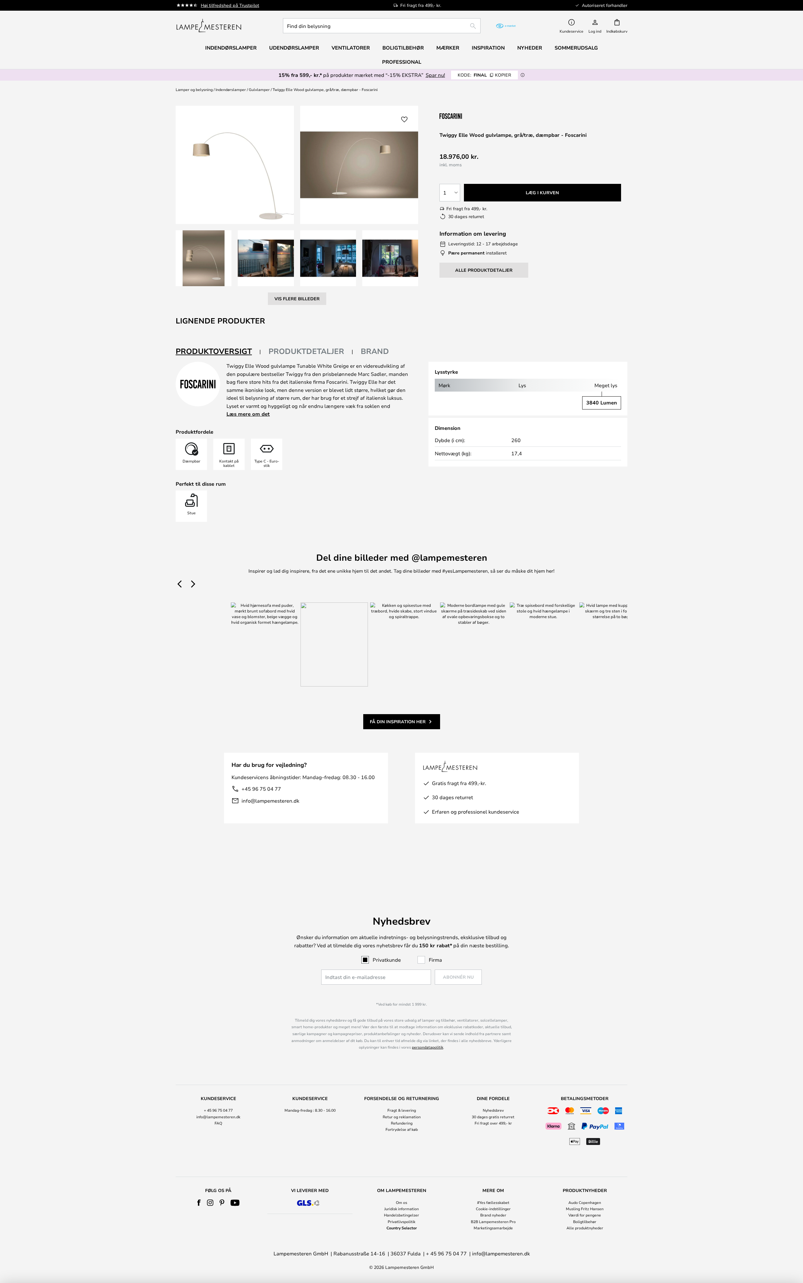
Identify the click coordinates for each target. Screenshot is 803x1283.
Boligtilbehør (584, 1221)
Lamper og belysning (194, 89)
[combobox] (381, 26)
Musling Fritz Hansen (585, 1208)
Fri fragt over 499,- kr (493, 1122)
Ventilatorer (351, 47)
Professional (401, 61)
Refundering (401, 1122)
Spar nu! (435, 75)
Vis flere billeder (297, 299)
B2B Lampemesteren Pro (493, 1221)
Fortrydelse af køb (402, 1129)
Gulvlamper (259, 89)
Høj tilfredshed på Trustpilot (230, 5)
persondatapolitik (427, 1047)
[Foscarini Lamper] (470, 116)
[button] (203, 258)
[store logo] (209, 25)
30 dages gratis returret (493, 1116)
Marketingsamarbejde (493, 1227)
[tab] (218, 351)
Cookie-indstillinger (493, 1208)
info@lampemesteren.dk (270, 800)
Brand (375, 351)
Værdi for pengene (584, 1214)
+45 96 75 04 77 (261, 788)
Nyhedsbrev (493, 1110)
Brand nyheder (493, 1214)
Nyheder (529, 47)
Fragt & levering (401, 1110)
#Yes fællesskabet (493, 1202)
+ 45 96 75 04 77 (218, 1110)
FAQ (218, 1122)
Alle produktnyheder (584, 1227)
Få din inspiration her (398, 721)
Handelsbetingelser (401, 1214)
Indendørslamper (230, 89)
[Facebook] (199, 1203)
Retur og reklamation (402, 1116)
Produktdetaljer (306, 351)
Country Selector (401, 1227)
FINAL (484, 75)
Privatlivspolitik (401, 1221)
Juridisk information (401, 1208)
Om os (401, 1202)
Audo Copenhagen (584, 1202)
